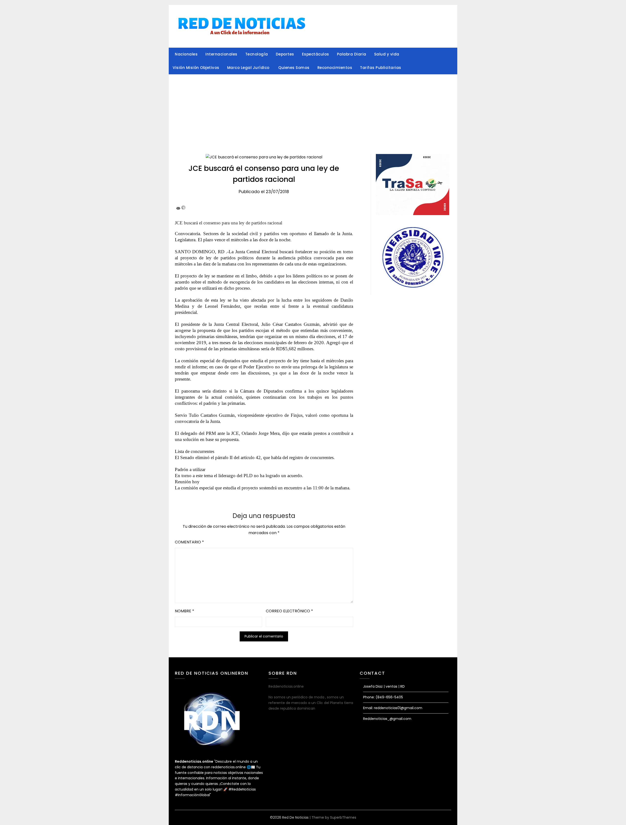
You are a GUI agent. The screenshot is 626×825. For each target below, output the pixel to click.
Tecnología (256, 54)
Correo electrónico (289, 611)
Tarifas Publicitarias (380, 67)
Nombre (184, 611)
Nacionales (186, 54)
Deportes (285, 54)
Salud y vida (386, 54)
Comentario (189, 542)
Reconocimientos (334, 67)
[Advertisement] (313, 111)
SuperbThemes (343, 817)
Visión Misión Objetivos (196, 67)
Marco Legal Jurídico (249, 67)
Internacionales (221, 54)
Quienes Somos (294, 67)
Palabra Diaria (351, 54)
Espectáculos (315, 54)
